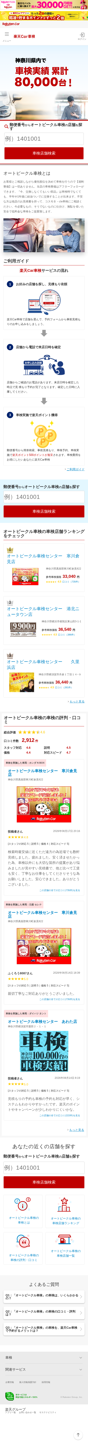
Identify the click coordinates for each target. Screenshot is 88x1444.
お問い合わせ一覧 (27, 1412)
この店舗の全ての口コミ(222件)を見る (59, 1115)
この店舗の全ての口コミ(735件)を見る (59, 890)
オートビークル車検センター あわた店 (42, 1021)
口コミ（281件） (64, 687)
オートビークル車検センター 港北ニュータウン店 (43, 611)
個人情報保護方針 (27, 1382)
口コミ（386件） (67, 635)
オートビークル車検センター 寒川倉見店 (43, 559)
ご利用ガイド (76, 469)
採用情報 (46, 1382)
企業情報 (9, 1382)
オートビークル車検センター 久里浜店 (43, 664)
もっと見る (77, 701)
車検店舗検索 (44, 153)
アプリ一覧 (10, 1412)
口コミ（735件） (71, 582)
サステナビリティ (47, 1412)
